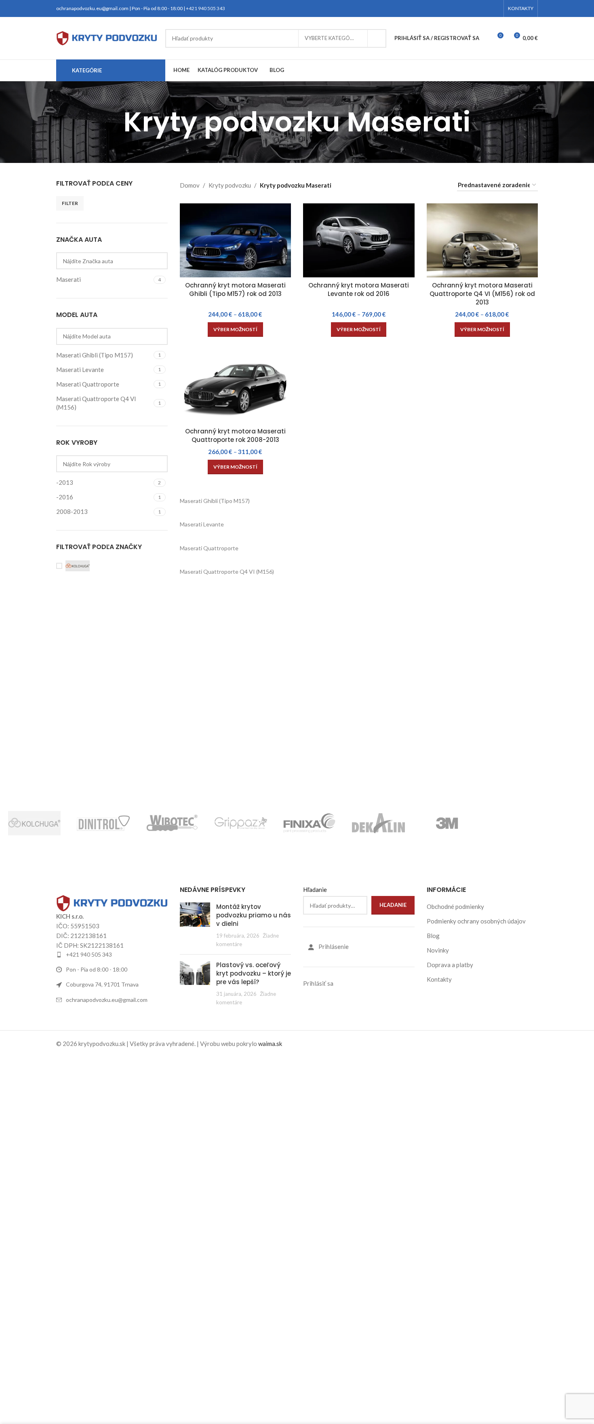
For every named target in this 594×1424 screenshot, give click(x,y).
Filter (70, 203)
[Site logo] (106, 37)
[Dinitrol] (103, 823)
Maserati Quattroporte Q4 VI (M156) (227, 571)
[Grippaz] (240, 823)
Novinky (438, 950)
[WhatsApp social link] (494, 8)
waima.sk (270, 1043)
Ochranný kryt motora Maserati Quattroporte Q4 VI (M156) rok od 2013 (482, 293)
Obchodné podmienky (455, 906)
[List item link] (112, 954)
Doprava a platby (450, 964)
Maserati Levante (202, 524)
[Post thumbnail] (195, 925)
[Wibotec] (172, 823)
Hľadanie (315, 889)
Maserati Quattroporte (209, 548)
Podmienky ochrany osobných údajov (476, 921)
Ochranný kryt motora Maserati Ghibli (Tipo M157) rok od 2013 (235, 289)
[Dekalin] (378, 823)
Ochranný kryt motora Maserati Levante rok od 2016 (358, 289)
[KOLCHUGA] (34, 823)
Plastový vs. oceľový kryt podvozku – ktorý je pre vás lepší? (253, 973)
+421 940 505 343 (205, 8)
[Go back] (113, 122)
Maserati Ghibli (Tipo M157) (215, 500)
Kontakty (439, 979)
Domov (190, 185)
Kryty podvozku (230, 185)
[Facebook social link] (476, 8)
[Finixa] (309, 823)
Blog (433, 935)
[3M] (447, 823)
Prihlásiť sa (318, 983)
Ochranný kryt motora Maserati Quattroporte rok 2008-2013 (235, 435)
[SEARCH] (377, 38)
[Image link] (112, 902)
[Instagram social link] (485, 8)
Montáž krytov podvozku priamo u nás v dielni (253, 915)
